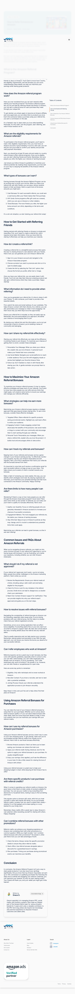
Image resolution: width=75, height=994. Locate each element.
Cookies (69, 984)
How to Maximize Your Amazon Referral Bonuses (60, 114)
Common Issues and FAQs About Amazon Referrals (60, 119)
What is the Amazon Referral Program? (59, 105)
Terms (59, 984)
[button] (69, 40)
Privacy (64, 984)
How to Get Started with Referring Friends (58, 109)
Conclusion (53, 128)
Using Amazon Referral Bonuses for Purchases (58, 123)
